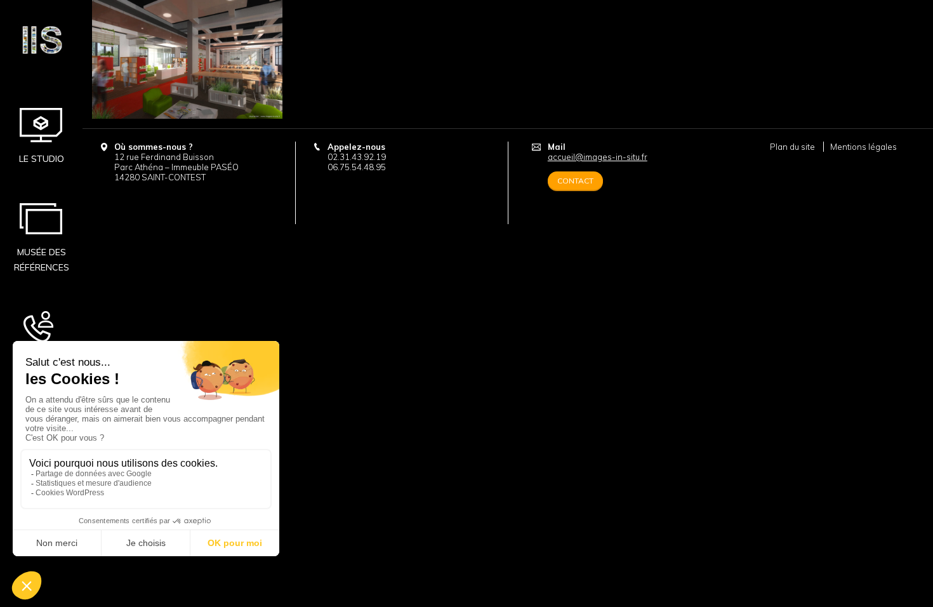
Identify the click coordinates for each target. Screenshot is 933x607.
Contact (41, 360)
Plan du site (792, 147)
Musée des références (41, 259)
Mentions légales (863, 147)
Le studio (41, 158)
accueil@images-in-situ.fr (597, 157)
